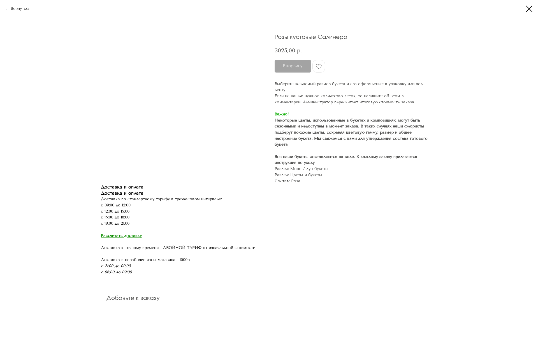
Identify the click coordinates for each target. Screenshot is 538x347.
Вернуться (21, 8)
